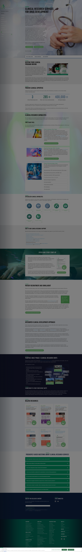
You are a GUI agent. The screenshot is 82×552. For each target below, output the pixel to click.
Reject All (64, 549)
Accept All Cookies (71, 549)
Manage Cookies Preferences (56, 549)
